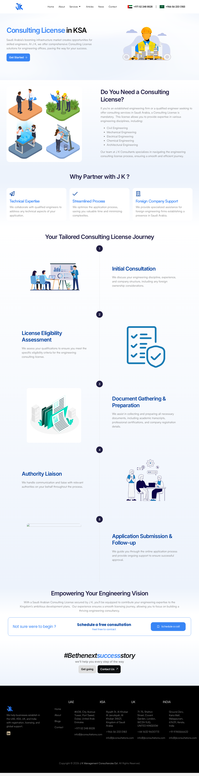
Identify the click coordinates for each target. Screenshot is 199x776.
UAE (71, 702)
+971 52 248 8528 (143, 6)
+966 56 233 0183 (175, 6)
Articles (90, 6)
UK (133, 702)
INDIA (167, 702)
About (62, 6)
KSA (102, 702)
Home (51, 6)
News (101, 6)
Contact (113, 6)
